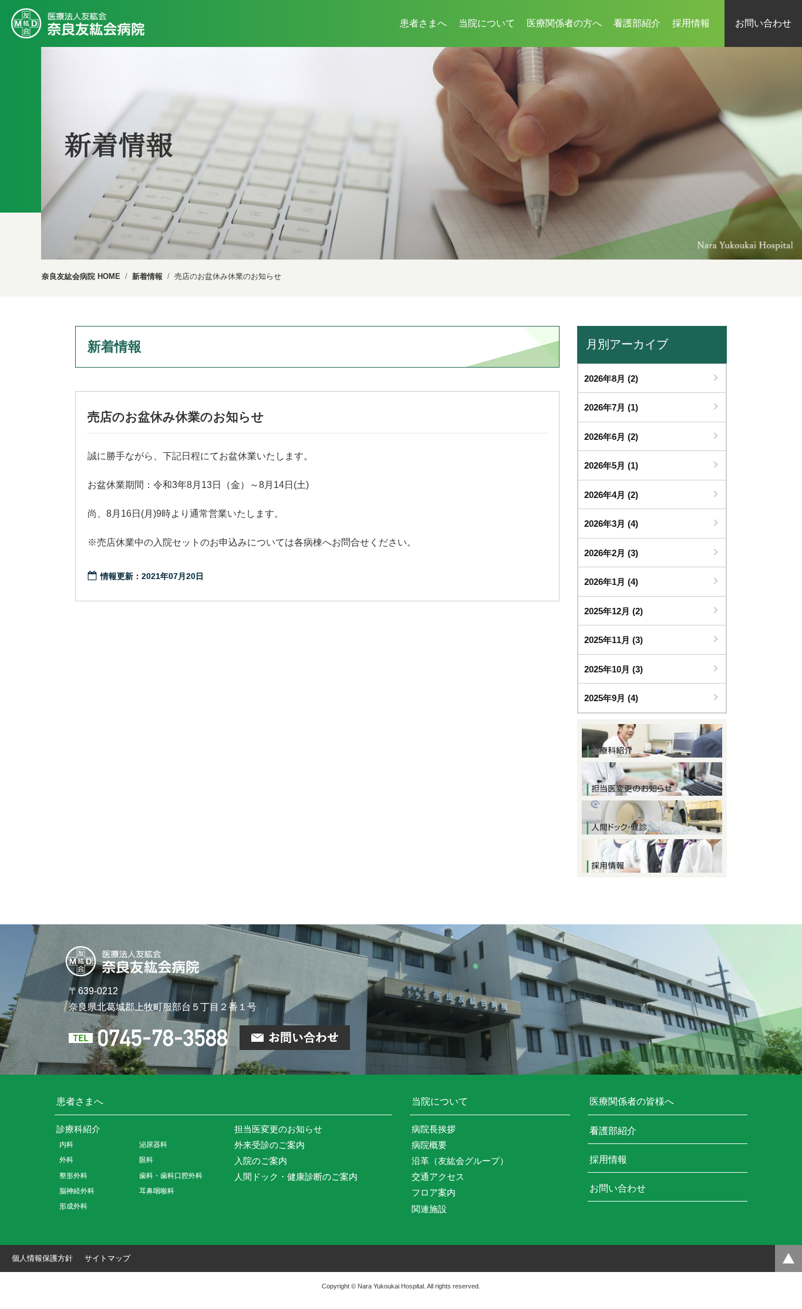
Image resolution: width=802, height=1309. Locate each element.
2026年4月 (611, 495)
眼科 (146, 1160)
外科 (66, 1160)
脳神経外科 (77, 1191)
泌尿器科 (153, 1144)
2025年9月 (611, 698)
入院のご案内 (260, 1161)
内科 (66, 1144)
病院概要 (429, 1145)
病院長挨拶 (434, 1129)
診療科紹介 (78, 1129)
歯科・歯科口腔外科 (171, 1176)
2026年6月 (611, 437)
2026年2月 (611, 553)
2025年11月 (613, 640)
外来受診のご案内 (269, 1145)
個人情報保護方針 (42, 1258)
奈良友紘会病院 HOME (81, 276)
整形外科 (73, 1176)
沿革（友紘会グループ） (460, 1161)
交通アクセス (438, 1177)
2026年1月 (611, 582)
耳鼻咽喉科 (156, 1191)
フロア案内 (434, 1192)
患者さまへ (79, 1101)
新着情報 (147, 276)
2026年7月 (611, 407)
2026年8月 (611, 378)
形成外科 (73, 1206)
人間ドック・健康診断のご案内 (296, 1177)
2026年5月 (611, 465)
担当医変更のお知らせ (278, 1129)
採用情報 (608, 1160)
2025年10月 (613, 669)
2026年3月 (611, 524)
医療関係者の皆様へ (631, 1101)
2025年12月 (613, 611)
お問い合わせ (617, 1188)
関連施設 (429, 1209)
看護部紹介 (612, 1131)
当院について (440, 1101)
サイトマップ (107, 1258)
